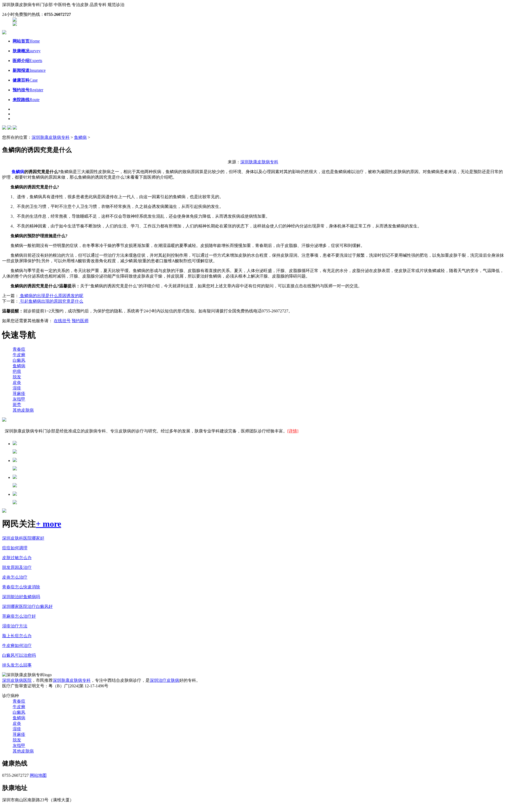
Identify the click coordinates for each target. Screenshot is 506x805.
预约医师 (80, 320)
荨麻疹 (19, 393)
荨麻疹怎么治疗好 (19, 616)
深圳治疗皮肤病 (164, 680)
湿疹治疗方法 (14, 626)
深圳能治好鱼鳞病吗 (21, 596)
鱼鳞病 (80, 137)
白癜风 (19, 360)
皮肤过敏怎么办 (17, 557)
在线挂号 (62, 320)
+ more (48, 523)
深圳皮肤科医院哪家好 (23, 538)
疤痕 (17, 371)
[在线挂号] (15, 24)
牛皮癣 (19, 355)
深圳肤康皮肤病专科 (51, 137)
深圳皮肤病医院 (17, 680)
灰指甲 (19, 399)
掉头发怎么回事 (17, 665)
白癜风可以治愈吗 (19, 655)
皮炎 (17, 382)
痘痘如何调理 (14, 548)
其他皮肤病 (23, 410)
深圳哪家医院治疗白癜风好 (27, 606)
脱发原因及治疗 (17, 567)
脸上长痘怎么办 (17, 635)
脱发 (17, 377)
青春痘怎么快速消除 (21, 587)
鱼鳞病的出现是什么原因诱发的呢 (51, 295)
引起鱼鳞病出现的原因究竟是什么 (51, 301)
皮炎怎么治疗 (14, 577)
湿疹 (17, 388)
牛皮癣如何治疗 (17, 645)
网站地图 (38, 775)
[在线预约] (15, 20)
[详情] (292, 431)
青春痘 (19, 349)
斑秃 (17, 404)
